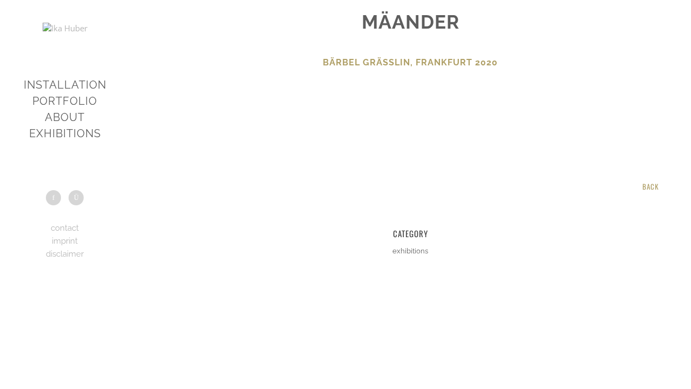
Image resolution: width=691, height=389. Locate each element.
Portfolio (64, 101)
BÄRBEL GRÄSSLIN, (368, 62)
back (650, 186)
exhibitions (65, 133)
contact (65, 228)
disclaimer (65, 254)
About (65, 117)
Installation (65, 84)
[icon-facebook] (56, 197)
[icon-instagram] (76, 197)
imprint (65, 241)
